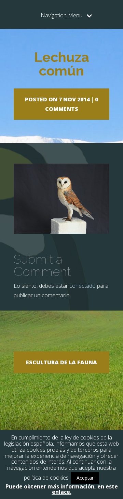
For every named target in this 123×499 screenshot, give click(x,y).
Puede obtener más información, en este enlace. (61, 489)
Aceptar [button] (85, 478)
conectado (82, 285)
